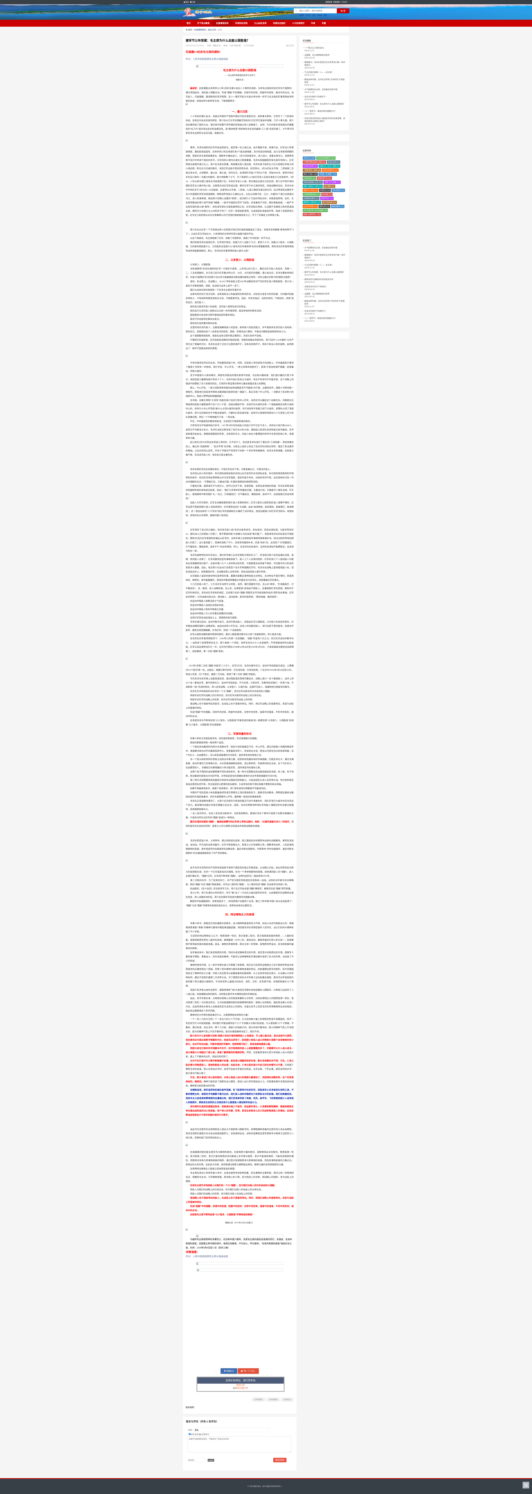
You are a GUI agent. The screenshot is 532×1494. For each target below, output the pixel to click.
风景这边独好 (279, 23)
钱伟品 (319, 15)
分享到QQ (287, 1400)
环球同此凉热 (241, 23)
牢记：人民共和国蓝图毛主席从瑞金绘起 (207, 59)
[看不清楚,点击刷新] (211, 1460)
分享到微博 (273, 1400)
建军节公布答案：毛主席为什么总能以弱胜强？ (324, 104)
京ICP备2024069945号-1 (272, 1486)
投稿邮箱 (328, 2)
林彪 (325, 15)
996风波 (327, 194)
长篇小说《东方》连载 (329, 166)
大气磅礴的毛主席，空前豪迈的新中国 (320, 89)
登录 (187, 2)
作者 (313, 23)
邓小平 (308, 15)
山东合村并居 (310, 206)
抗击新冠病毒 (310, 166)
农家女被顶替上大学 (313, 182)
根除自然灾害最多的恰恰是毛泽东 (318, 279)
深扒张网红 (338, 190)
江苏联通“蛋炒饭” (312, 194)
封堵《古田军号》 (312, 214)
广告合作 (344, 2)
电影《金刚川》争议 (313, 186)
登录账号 (205, 1434)
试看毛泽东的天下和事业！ (316, 286)
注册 (193, 2)
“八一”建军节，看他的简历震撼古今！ (320, 111)
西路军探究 (327, 198)
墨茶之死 (324, 206)
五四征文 (325, 190)
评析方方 (309, 158)
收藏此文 (230, 1371)
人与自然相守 (298, 23)
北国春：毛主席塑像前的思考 (317, 55)
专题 (324, 23)
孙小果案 (329, 186)
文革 (313, 15)
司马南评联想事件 (326, 158)
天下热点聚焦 (203, 23)
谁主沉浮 (212, 30)
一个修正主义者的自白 (314, 48)
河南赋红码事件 (311, 198)
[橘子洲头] (204, 12)
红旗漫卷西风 (222, 23)
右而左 (301, 15)
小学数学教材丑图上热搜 (314, 162)
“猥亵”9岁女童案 (332, 182)
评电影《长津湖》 (327, 174)
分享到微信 (258, 1400)
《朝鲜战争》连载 (312, 170)
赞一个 (249, 1371)
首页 (188, 23)
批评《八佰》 (310, 174)
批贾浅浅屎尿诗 (330, 170)
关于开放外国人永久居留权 (315, 210)
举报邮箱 (336, 2)
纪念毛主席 (333, 162)
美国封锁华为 (324, 178)
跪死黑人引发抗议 (312, 202)
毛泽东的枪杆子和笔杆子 (315, 97)
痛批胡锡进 (338, 206)
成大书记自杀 (329, 202)
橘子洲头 (257, 1486)
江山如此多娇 (260, 23)
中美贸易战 (309, 178)
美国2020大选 (311, 190)
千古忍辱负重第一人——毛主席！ (318, 72)
